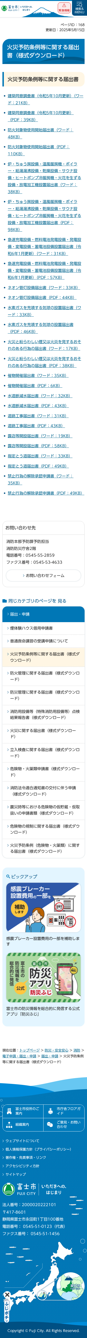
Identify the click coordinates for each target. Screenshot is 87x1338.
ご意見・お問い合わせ (68, 1124)
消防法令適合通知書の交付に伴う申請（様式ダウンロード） (43, 791)
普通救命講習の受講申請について (39, 641)
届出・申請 (19, 614)
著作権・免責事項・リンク (26, 1157)
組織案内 (22, 1124)
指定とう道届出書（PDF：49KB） (38, 466)
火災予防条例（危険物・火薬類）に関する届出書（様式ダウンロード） (45, 848)
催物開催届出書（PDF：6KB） (35, 386)
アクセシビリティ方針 (22, 1166)
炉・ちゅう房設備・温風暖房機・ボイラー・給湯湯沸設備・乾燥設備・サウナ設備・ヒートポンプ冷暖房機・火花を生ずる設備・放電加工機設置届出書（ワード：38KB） (44, 178)
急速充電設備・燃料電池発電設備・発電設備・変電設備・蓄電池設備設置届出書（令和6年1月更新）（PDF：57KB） (44, 270)
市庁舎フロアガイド (68, 1111)
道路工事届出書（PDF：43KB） (36, 426)
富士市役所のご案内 (27, 1111)
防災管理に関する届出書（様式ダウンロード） (45, 695)
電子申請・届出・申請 (19, 1056)
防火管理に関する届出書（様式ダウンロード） (45, 676)
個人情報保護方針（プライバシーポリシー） (39, 1149)
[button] (64, 7)
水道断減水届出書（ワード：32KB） (40, 396)
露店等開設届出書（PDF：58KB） (38, 446)
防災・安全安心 (56, 1050)
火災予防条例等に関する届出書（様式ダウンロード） (45, 657)
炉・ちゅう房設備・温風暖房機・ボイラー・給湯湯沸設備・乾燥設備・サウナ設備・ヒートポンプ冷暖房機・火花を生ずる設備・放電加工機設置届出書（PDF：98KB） (44, 215)
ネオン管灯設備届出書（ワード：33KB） (44, 288)
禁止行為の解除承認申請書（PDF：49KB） (46, 493)
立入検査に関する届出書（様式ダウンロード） (45, 753)
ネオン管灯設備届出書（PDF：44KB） (42, 297)
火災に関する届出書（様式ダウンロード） (43, 734)
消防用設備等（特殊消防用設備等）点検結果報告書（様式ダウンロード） (45, 715)
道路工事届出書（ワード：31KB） (38, 416)
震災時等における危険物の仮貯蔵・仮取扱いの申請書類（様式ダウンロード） (45, 810)
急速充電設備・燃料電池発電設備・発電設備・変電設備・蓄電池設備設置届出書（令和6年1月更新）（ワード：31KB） (44, 247)
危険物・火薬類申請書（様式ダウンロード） (45, 772)
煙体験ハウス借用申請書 (31, 628)
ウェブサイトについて (22, 1141)
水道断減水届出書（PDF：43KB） (38, 406)
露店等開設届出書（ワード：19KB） (40, 436)
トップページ (29, 1050)
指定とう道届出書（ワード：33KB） (40, 456)
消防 (76, 1050)
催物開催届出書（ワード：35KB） (38, 375)
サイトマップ (16, 1174)
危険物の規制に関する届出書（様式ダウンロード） (45, 829)
